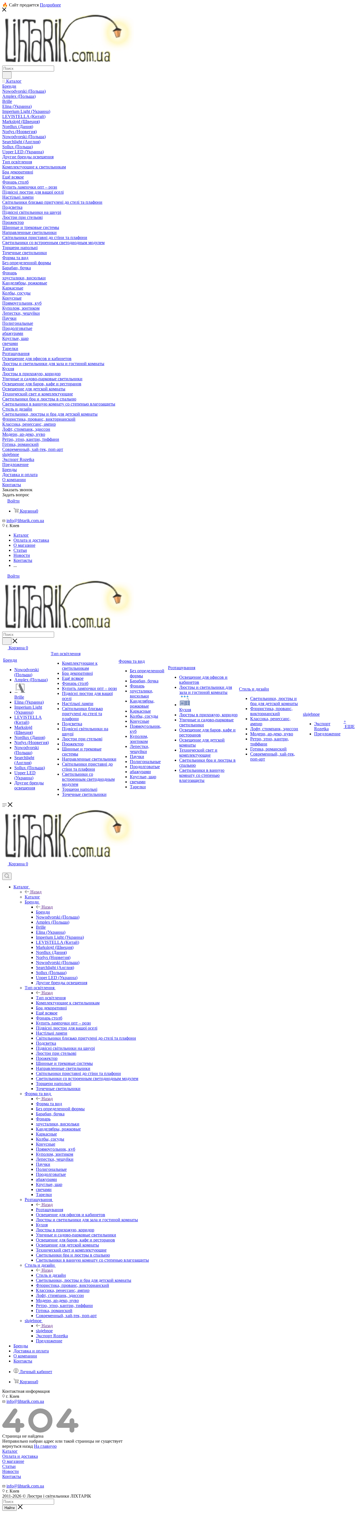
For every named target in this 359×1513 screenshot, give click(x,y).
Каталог (32, 897)
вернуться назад (17, 1446)
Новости (10, 1471)
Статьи (9, 1466)
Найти (9, 1508)
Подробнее (50, 5)
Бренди (43, 912)
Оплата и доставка (20, 1456)
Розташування (49, 1209)
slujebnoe (44, 1330)
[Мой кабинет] (4, 870)
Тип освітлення (51, 997)
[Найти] (6, 75)
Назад (36, 891)
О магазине (13, 1461)
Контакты (11, 1476)
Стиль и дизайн (51, 1275)
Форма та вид (49, 1103)
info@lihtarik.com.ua (25, 520)
